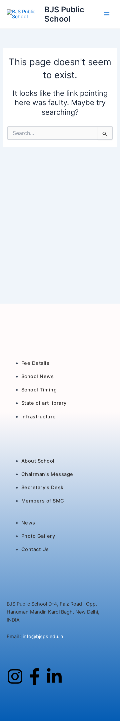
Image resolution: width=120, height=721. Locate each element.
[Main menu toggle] (106, 14)
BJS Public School (64, 14)
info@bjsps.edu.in (42, 637)
